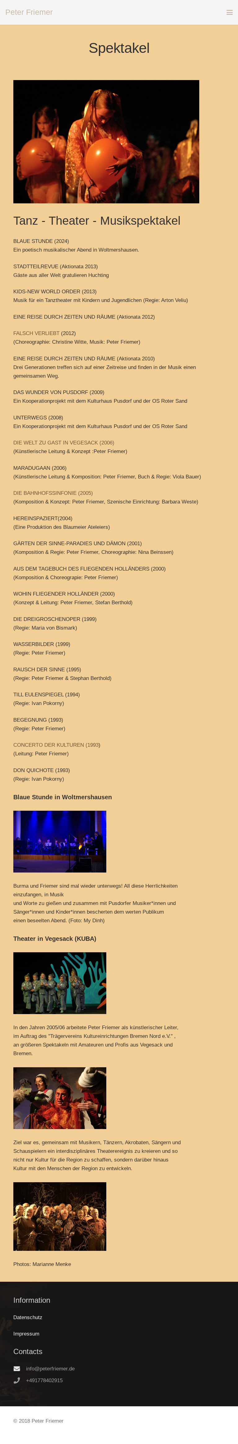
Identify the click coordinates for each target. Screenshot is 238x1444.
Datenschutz (27, 1317)
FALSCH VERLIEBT (36, 333)
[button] (229, 12)
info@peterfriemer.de (50, 1369)
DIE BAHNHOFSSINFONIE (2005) (53, 493)
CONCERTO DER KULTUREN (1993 (56, 745)
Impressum (26, 1334)
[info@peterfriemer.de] (19, 1369)
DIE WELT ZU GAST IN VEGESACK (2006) (63, 443)
